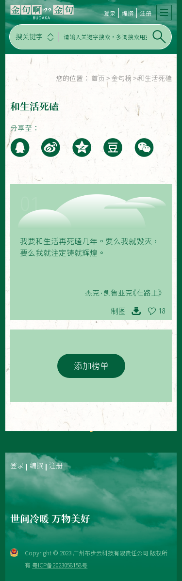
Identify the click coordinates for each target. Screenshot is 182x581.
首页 (98, 78)
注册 (145, 13)
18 (161, 311)
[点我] (164, 12)
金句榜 (121, 78)
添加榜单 (91, 365)
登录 (110, 13)
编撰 (127, 13)
